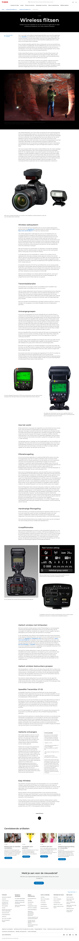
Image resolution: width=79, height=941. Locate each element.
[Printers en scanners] (34, 5)
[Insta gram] (66, 934)
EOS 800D (25, 644)
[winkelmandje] (76, 2)
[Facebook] (63, 934)
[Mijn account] (73, 2)
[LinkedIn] (69, 934)
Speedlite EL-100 (36, 638)
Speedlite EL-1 (31, 229)
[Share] (39, 818)
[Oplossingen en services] (47, 5)
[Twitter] (73, 934)
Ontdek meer (8, 857)
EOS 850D (32, 644)
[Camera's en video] (19, 5)
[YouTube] (76, 934)
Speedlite (24, 36)
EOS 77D (20, 644)
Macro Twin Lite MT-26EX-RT (25, 230)
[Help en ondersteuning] (59, 5)
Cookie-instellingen (32, 931)
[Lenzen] (24, 5)
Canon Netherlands (6, 934)
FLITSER (39, 15)
